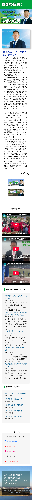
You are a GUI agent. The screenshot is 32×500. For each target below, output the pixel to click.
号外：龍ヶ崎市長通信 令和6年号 (16, 393)
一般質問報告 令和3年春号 (13, 399)
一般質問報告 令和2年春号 (13, 411)
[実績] (16, 195)
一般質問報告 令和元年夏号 (14, 417)
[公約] (16, 186)
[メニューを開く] (30, 4)
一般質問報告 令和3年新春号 (14, 405)
